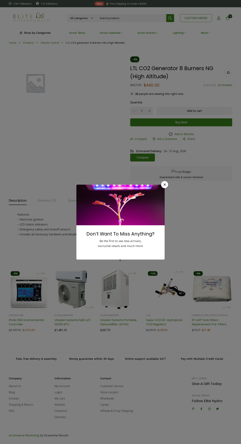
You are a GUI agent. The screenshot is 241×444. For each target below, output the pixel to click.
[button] (164, 184)
